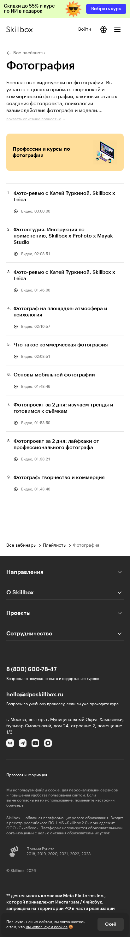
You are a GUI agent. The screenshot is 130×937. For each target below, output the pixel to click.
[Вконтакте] (10, 743)
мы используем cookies (47, 927)
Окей (110, 924)
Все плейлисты (29, 53)
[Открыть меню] (117, 29)
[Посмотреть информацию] (103, 29)
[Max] (48, 743)
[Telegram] (23, 743)
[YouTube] (35, 743)
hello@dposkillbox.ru (34, 694)
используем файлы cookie (36, 790)
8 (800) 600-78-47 (31, 669)
